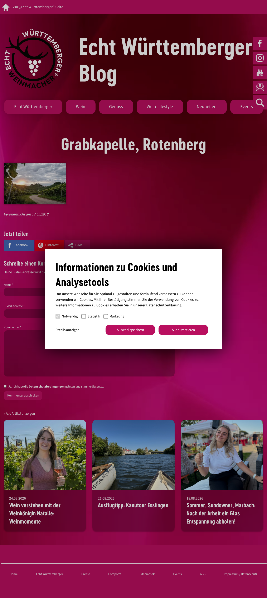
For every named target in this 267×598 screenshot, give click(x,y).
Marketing (117, 316)
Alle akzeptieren (183, 329)
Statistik (94, 316)
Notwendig (70, 316)
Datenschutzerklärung (163, 305)
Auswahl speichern (130, 329)
